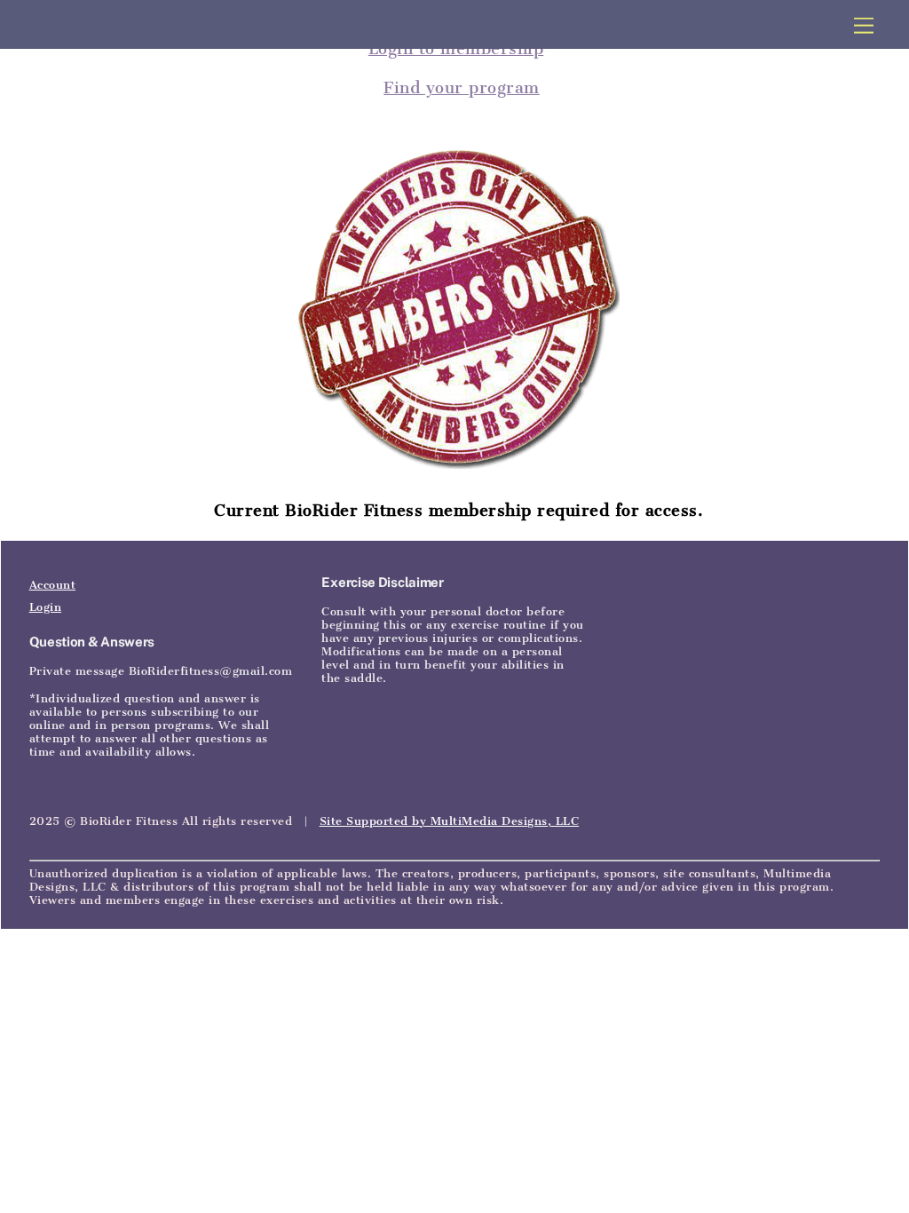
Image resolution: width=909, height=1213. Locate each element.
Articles (100, 518)
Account (52, 584)
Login (45, 607)
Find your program (461, 88)
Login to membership (456, 49)
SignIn (157, 518)
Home (46, 518)
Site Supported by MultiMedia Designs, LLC (450, 821)
